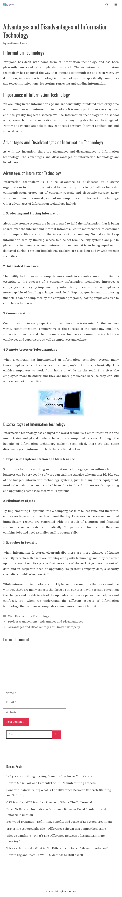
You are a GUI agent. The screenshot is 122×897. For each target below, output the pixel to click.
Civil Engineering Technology (28, 616)
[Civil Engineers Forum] (9, 5)
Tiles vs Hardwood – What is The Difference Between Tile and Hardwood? (57, 848)
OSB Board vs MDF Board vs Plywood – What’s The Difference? (49, 802)
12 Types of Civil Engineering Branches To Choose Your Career (49, 776)
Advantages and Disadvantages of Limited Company (44, 627)
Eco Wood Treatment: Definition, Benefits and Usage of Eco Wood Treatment (59, 822)
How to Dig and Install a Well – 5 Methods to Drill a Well (44, 855)
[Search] (56, 734)
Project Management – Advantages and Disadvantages (45, 621)
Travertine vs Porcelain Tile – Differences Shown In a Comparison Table (56, 829)
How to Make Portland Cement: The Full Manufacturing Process (51, 783)
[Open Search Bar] (106, 5)
